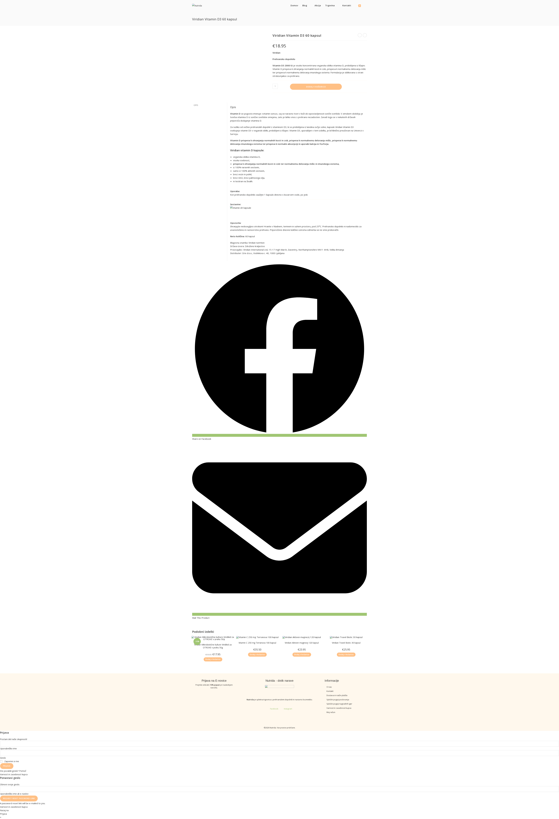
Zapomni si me (11, 761)
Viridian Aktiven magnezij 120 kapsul (302, 642)
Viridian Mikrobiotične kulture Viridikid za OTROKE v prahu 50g (213, 646)
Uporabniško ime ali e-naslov (14, 793)
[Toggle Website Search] (366, 5)
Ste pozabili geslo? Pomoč (13, 770)
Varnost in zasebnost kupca (14, 774)
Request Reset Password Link (19, 798)
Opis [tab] (196, 105)
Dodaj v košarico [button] (213, 659)
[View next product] (365, 35)
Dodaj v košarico (316, 86)
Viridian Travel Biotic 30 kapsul (346, 642)
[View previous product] (360, 35)
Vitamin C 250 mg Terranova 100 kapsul (257, 642)
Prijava (6, 766)
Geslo (3, 757)
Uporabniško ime (8, 748)
